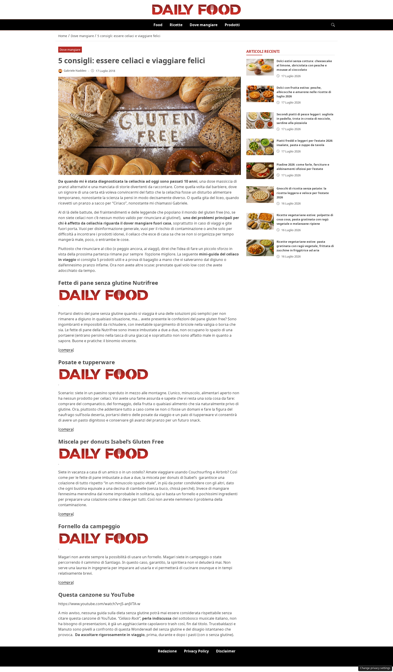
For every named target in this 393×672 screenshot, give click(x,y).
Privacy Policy (196, 651)
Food (158, 24)
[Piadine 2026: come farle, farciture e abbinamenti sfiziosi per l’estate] (260, 171)
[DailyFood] (196, 9)
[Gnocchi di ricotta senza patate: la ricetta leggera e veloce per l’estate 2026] (260, 195)
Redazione (167, 651)
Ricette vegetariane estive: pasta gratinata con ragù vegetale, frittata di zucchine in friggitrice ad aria (305, 246)
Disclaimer (225, 651)
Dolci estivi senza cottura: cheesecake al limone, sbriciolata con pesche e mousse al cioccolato (304, 65)
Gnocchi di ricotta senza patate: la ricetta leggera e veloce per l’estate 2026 (303, 193)
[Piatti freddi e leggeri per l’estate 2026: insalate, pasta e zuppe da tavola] (260, 147)
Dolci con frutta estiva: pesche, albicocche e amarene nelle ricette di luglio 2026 (304, 92)
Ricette (176, 24)
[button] (333, 25)
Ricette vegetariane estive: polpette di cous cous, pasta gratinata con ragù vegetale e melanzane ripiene (305, 219)
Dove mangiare (203, 24)
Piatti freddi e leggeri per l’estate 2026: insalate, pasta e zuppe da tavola (305, 143)
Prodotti (232, 24)
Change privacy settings (375, 668)
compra (66, 349)
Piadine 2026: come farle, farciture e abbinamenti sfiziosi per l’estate (303, 167)
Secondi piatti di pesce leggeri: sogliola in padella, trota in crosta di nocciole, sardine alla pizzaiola (305, 118)
